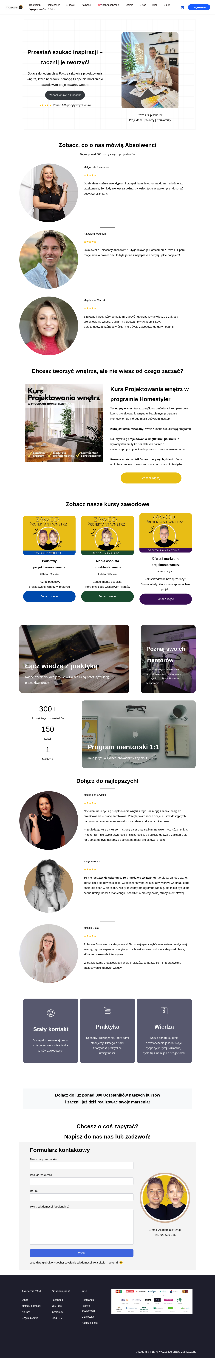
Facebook (57, 1299)
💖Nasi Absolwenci (108, 5)
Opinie (129, 5)
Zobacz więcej (151, 478)
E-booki (70, 5)
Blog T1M (57, 1318)
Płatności (86, 5)
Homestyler (53, 5)
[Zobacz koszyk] (183, 7)
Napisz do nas (90, 1323)
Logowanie (199, 7)
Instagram (57, 1312)
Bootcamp (35, 5)
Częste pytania (30, 1318)
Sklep (167, 5)
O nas (142, 5)
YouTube (57, 1306)
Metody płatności (31, 1306)
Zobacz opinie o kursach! (65, 95)
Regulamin (88, 1299)
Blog (155, 5)
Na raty (26, 1312)
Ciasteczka (88, 1316)
